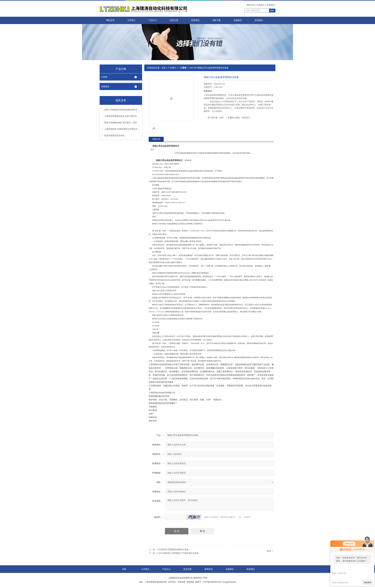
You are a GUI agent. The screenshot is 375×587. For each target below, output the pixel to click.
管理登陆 (190, 582)
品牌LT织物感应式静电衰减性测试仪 (120, 109)
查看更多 (105, 86)
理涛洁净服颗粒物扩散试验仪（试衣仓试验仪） (122, 122)
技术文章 (174, 20)
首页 (164, 68)
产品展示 (172, 68)
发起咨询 (367, 582)
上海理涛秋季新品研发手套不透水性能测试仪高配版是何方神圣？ (122, 116)
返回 (269, 551)
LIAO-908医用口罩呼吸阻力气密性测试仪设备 (178, 553)
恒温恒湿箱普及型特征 (114, 135)
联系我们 (271, 5)
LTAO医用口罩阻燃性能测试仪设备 (173, 549)
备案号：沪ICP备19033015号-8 (208, 582)
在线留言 (261, 5)
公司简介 (131, 20)
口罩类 (104, 77)
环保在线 (181, 582)
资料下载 (216, 20)
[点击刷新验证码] (193, 517)
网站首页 (251, 5)
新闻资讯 (195, 20)
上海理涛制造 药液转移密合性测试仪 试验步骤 (122, 129)
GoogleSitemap (229, 582)
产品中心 (153, 20)
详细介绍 (156, 139)
